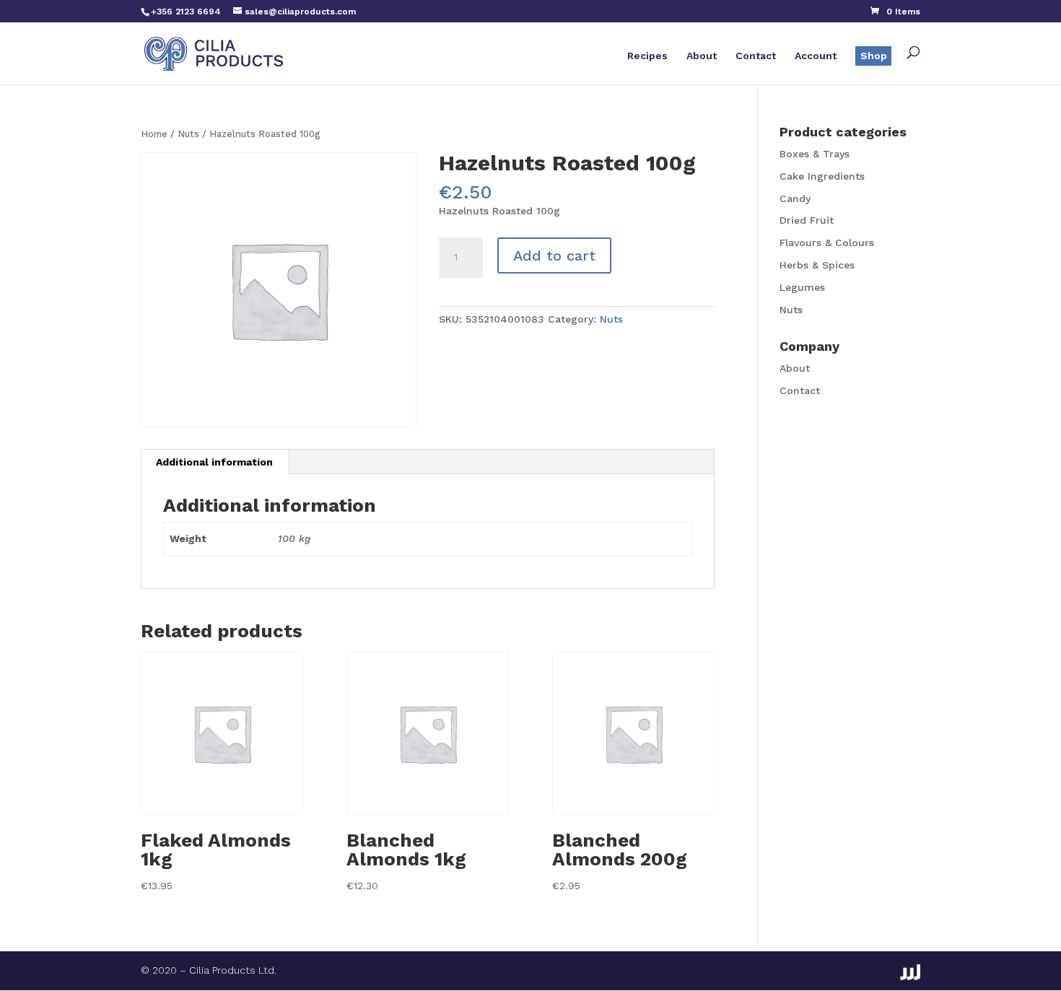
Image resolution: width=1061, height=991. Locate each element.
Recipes (647, 56)
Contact (755, 56)
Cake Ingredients (822, 176)
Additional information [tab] (214, 462)
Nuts (188, 133)
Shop (873, 55)
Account (816, 56)
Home (154, 133)
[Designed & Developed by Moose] (910, 972)
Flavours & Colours (827, 242)
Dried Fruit (807, 220)
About (701, 56)
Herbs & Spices (817, 265)
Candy (795, 198)
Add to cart (554, 255)
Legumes (802, 287)
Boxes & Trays (815, 154)
